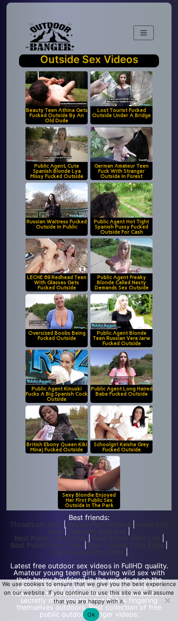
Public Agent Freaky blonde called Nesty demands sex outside (122, 282)
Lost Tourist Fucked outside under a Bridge (121, 112)
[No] (167, 600)
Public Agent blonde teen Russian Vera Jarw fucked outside (121, 338)
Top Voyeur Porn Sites (87, 552)
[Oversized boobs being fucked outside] (56, 311)
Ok (91, 614)
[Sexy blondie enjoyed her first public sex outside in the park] (89, 473)
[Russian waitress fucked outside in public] (56, 200)
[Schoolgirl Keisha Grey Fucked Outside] (121, 423)
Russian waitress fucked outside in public (56, 224)
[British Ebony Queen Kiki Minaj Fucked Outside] (56, 423)
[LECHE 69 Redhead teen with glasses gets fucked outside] (56, 255)
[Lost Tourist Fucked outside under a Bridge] (121, 88)
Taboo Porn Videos (99, 524)
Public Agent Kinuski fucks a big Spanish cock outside (56, 394)
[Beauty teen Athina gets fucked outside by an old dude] (56, 88)
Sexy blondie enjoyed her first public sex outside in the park (89, 500)
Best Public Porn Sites (50, 538)
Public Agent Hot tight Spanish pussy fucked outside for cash (121, 226)
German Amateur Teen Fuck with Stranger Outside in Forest (121, 171)
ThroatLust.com (35, 524)
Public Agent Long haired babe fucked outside (122, 391)
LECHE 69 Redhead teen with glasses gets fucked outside (56, 282)
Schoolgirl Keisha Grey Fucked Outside (121, 446)
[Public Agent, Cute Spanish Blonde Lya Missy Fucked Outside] (56, 144)
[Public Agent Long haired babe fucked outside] (121, 367)
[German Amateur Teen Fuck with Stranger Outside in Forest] (121, 144)
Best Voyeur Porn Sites (126, 545)
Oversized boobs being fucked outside (57, 335)
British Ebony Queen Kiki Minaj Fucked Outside (56, 446)
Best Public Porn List (126, 538)
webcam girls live (97, 531)
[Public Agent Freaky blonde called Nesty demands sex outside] (121, 255)
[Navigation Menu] (144, 32)
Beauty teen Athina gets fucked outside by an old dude (57, 115)
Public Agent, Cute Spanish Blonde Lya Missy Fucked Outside (56, 171)
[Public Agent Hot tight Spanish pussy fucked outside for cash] (121, 200)
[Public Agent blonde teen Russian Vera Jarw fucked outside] (121, 311)
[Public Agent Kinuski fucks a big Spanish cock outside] (56, 367)
